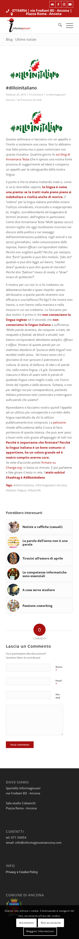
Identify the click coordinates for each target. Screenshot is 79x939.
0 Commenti (36, 94)
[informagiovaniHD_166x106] (33, 25)
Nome (59, 668)
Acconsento (26, 922)
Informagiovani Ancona (51, 485)
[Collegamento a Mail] (52, 4)
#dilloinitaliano (23, 485)
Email (59, 682)
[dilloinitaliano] (34, 69)
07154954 (19, 10)
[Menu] (67, 25)
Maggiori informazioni (40, 931)
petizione (59, 422)
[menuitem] (58, 25)
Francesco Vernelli (31, 100)
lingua (21, 490)
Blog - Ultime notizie (21, 39)
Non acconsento (51, 922)
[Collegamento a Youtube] (70, 4)
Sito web (58, 696)
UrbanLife (34, 490)
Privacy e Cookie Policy (22, 872)
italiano (11, 490)
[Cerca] (58, 25)
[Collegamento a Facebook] (58, 4)
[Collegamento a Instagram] (64, 4)
